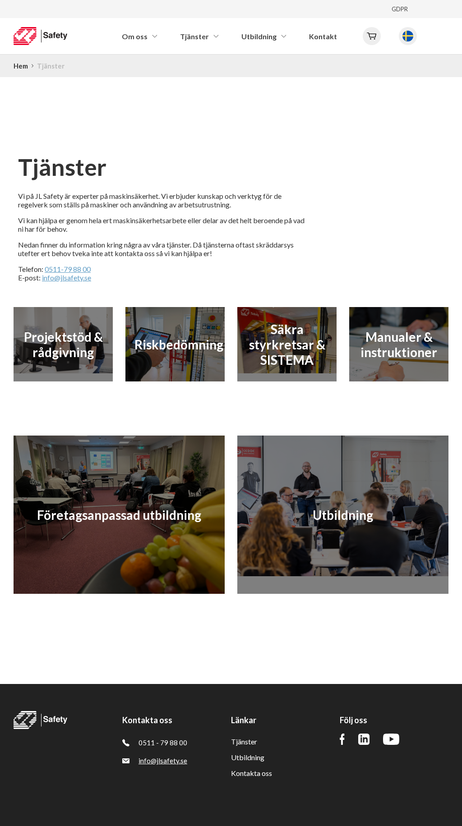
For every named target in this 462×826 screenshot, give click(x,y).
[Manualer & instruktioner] (398, 377)
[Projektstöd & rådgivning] (63, 369)
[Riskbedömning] (175, 377)
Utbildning (247, 757)
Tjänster (244, 741)
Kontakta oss (251, 773)
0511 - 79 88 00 (163, 743)
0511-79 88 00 (68, 269)
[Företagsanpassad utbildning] (119, 589)
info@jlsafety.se (66, 277)
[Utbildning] (342, 572)
